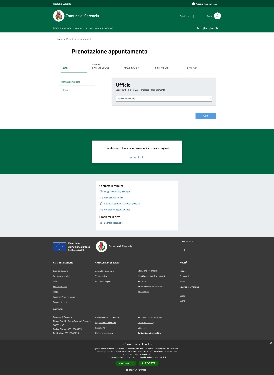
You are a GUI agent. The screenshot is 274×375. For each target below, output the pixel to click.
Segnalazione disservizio (105, 322)
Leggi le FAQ (100, 327)
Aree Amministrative (61, 276)
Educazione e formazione (148, 270)
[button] (137, 370)
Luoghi (182, 295)
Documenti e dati (60, 302)
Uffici (55, 281)
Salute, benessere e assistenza (151, 286)
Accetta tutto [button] (126, 363)
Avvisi (182, 281)
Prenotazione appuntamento (107, 317)
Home (59, 39)
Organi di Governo (60, 270)
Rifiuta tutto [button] (148, 363)
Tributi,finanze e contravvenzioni (151, 275)
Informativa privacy (146, 322)
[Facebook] (192, 16)
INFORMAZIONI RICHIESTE (70, 82)
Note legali (142, 327)
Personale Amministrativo (64, 297)
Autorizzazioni (143, 291)
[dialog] (137, 357)
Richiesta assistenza (104, 333)
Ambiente (142, 281)
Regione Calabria (62, 4)
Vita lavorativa (101, 276)
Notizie (183, 270)
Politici (56, 291)
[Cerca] (217, 15)
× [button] (271, 343)
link (164, 357)
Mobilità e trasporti (103, 281)
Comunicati (184, 276)
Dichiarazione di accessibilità (149, 333)
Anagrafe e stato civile (104, 270)
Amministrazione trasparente (150, 317)
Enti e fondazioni (60, 286)
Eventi (182, 300)
